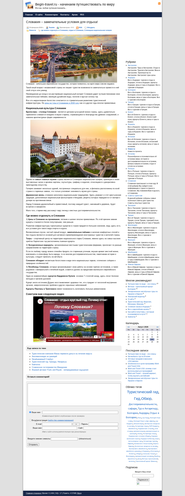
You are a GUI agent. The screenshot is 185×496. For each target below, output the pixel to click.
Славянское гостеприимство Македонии (49, 367)
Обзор (146, 399)
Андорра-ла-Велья (147, 438)
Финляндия (132, 225)
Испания (131, 137)
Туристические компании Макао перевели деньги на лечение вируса (62, 354)
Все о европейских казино (138, 309)
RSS (80, 27)
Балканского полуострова (143, 443)
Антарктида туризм (150, 441)
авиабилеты (132, 428)
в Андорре (145, 451)
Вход (79, 493)
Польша (131, 169)
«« (129, 327)
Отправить (33, 445)
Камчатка (36, 364)
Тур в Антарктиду (148, 408)
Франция (131, 240)
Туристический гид (142, 392)
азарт (157, 438)
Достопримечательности (143, 404)
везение (132, 461)
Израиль (131, 124)
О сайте (131, 299)
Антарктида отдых (141, 426)
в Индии (138, 453)
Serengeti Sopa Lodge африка (144, 421)
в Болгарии (154, 451)
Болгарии (132, 413)
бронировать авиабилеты (138, 448)
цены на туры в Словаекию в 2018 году (62, 103)
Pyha (139, 417)
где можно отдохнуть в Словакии (54, 30)
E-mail (38, 424)
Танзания (132, 205)
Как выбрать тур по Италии (139, 356)
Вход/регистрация (52, 420)
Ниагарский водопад (136, 297)
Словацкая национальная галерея (98, 30)
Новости (32, 30)
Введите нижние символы (39, 439)
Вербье (157, 456)
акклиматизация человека (144, 456)
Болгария (132, 90)
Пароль (84, 424)
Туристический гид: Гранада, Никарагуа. (49, 362)
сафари (132, 408)
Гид (137, 399)
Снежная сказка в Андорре (139, 307)
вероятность (132, 459)
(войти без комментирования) (61, 420)
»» (158, 327)
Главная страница (33, 493)
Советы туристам (135, 196)
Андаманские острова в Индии (139, 436)
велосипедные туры (135, 441)
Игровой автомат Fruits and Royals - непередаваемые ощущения (60, 370)
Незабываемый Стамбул (42, 359)
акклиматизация (139, 431)
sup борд (145, 417)
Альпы (139, 433)
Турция (131, 215)
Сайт (80, 428)
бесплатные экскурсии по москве (146, 446)
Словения (132, 181)
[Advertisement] (144, 38)
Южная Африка (134, 264)
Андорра (131, 78)
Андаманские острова (145, 428)
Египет (130, 112)
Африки (130, 443)
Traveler (52, 27)
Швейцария (132, 252)
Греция (131, 102)
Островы (131, 154)
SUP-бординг (153, 426)
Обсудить (91, 27)
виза (139, 459)
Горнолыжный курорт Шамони (146, 461)
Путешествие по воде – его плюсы (142, 284)
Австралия (132, 65)
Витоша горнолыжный (150, 459)
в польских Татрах (149, 453)
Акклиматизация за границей (44, 356)
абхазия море (138, 423)
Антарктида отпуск (149, 433)
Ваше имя (35, 412)
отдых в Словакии (76, 30)
